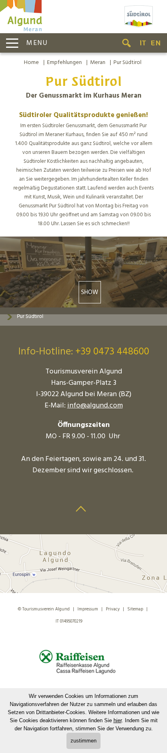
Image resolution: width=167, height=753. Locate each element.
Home (31, 62)
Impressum (87, 609)
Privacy (113, 609)
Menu (37, 43)
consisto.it (101, 620)
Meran (97, 62)
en (155, 43)
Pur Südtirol (127, 62)
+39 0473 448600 (112, 352)
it (142, 43)
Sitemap (135, 609)
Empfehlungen (64, 62)
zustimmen (83, 741)
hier (117, 720)
